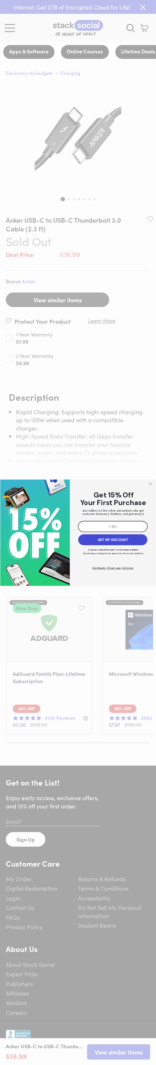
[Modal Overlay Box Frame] (78, 532)
